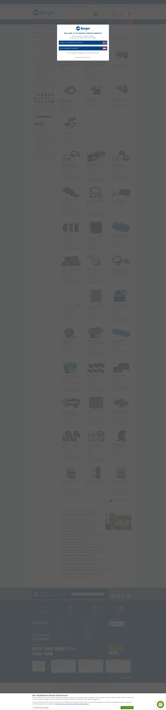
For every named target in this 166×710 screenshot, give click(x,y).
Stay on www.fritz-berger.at (69, 48)
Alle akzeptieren (127, 707)
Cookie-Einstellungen (40, 707)
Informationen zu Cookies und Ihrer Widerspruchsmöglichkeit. (72, 704)
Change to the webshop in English (71, 42)
